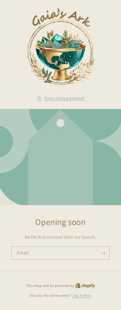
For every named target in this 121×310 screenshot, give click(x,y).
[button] (60, 98)
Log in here (81, 295)
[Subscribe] (103, 253)
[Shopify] (85, 285)
